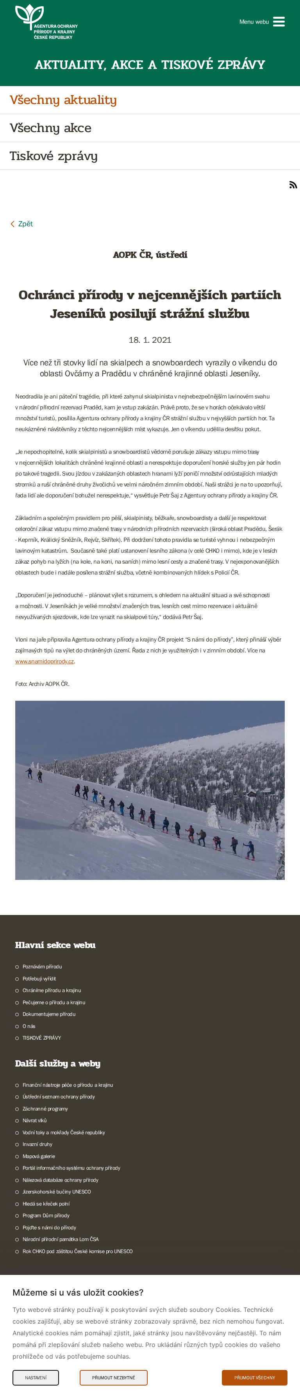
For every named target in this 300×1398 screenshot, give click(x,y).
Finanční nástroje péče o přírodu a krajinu (68, 1085)
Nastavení (35, 1377)
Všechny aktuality (62, 100)
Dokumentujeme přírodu (49, 1014)
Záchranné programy (45, 1108)
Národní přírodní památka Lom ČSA (61, 1239)
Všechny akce (50, 128)
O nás (29, 1026)
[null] (21, 223)
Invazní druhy (37, 1144)
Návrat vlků (34, 1120)
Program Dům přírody (46, 1215)
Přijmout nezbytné (113, 1377)
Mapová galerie (39, 1156)
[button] (262, 21)
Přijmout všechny (254, 1377)
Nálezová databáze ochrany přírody (60, 1180)
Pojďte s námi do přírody (49, 1227)
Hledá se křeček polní (46, 1204)
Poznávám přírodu (42, 966)
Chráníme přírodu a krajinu (52, 990)
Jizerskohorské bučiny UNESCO (57, 1191)
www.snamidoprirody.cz (44, 661)
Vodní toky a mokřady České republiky (64, 1132)
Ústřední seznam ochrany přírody (59, 1096)
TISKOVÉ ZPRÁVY (42, 1038)
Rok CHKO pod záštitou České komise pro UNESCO (78, 1251)
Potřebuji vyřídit (39, 978)
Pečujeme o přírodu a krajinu (54, 1002)
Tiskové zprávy (53, 156)
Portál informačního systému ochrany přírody (71, 1168)
